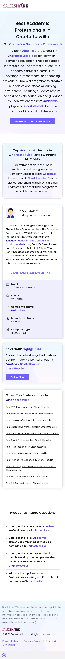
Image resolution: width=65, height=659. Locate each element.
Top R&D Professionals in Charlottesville (27, 476)
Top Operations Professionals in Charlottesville (31, 426)
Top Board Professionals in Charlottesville (28, 440)
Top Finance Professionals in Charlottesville (29, 460)
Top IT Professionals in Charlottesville (26, 446)
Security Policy (32, 641)
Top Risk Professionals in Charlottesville (27, 483)
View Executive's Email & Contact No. (30, 272)
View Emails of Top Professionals (32, 121)
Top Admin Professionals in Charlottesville (29, 420)
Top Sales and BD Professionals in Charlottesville (32, 433)
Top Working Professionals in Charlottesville (29, 413)
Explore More (17, 377)
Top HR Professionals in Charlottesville (26, 453)
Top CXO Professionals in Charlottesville (28, 407)
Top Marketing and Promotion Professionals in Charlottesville (31, 468)
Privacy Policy (10, 641)
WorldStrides (18, 310)
